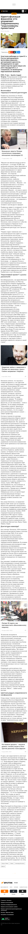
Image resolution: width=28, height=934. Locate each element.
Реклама (3, 912)
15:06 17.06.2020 (5, 31)
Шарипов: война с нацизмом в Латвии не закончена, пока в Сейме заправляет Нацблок (14, 369)
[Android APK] (5, 919)
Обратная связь (9, 912)
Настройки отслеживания (7, 914)
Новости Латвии (4, 863)
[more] (25, 158)
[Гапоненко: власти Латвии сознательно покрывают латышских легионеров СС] (14, 139)
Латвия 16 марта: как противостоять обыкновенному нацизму (14, 625)
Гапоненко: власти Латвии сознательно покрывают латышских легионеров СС (12, 153)
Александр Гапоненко (19, 863)
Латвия (11, 863)
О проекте (3, 900)
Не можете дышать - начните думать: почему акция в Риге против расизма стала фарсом (13, 746)
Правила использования (7, 902)
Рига (11, 887)
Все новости (4, 887)
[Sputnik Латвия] (5, 11)
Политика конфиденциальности (9, 904)
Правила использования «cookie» (9, 906)
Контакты (9, 900)
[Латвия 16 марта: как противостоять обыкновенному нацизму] (14, 611)
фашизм (3, 866)
